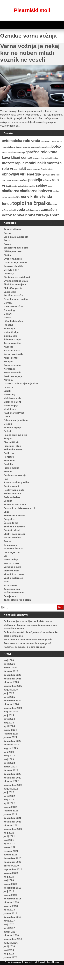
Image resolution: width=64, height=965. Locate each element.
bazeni (19, 147)
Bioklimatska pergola (16, 236)
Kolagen (8, 361)
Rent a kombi (11, 486)
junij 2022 (9, 796)
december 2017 (12, 917)
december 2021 (12, 818)
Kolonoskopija (12, 365)
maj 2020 (9, 880)
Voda (6, 581)
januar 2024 (10, 737)
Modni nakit (10, 409)
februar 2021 (11, 851)
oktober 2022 (11, 781)
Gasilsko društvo (14, 306)
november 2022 (12, 777)
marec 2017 (10, 931)
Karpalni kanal (12, 350)
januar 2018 (10, 913)
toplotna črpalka (31, 203)
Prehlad (8, 471)
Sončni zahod (12, 530)
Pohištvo (9, 456)
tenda (47, 196)
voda (21, 209)
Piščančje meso (13, 449)
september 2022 (13, 785)
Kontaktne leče (12, 372)
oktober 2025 (11, 682)
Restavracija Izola (14, 490)
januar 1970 (10, 957)
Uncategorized (12, 552)
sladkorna (10, 191)
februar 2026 (11, 671)
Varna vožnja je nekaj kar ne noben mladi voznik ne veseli (30, 53)
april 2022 (9, 803)
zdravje (42, 215)
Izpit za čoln (11, 335)
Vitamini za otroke (14, 574)
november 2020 (12, 862)
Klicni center (11, 357)
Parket (7, 431)
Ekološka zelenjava (15, 284)
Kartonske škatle (13, 354)
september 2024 (13, 708)
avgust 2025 (11, 689)
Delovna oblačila (13, 266)
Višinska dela (11, 570)
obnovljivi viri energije (21, 174)
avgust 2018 (11, 906)
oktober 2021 (11, 825)
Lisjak (55, 158)
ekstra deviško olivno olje (13, 153)
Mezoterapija (11, 405)
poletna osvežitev (19, 180)
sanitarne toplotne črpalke (23, 186)
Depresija (9, 273)
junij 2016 (9, 946)
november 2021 (12, 821)
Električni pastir (13, 288)
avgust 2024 (11, 711)
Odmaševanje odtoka (16, 420)
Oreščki (8, 423)
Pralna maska (11, 467)
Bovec (7, 244)
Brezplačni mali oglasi (16, 247)
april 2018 (9, 909)
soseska (12, 197)
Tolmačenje (10, 545)
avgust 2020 (11, 873)
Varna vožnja (11, 559)
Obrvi (7, 416)
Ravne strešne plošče (16, 482)
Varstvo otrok (11, 563)
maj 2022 (9, 799)
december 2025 (12, 675)
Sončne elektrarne (14, 526)
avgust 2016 (11, 942)
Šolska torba (11, 522)
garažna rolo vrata (41, 152)
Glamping (9, 310)
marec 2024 (10, 730)
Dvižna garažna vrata (16, 280)
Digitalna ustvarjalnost (17, 277)
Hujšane (8, 324)
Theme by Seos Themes (48, 962)
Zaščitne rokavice (14, 592)
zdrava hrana (23, 215)
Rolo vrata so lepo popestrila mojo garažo (28, 639)
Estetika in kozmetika (16, 299)
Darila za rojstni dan (15, 262)
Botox (7, 240)
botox (56, 146)
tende (7, 203)
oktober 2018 (11, 902)
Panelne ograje (12, 427)
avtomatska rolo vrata (21, 141)
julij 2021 (9, 832)
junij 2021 (9, 836)
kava (6, 157)
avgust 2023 (11, 748)
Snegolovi (9, 519)
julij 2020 (9, 876)
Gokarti (8, 313)
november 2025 (12, 678)
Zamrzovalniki (12, 589)
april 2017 (9, 928)
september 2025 (13, 686)
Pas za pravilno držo (15, 434)
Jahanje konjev (12, 339)
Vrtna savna (10, 585)
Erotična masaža (13, 295)
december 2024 (12, 700)
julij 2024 (9, 715)
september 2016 (13, 939)
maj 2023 (9, 759)
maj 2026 (9, 660)
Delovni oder (11, 269)
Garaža (8, 302)
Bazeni (7, 233)
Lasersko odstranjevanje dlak (21, 383)
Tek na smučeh (12, 537)
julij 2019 (9, 891)
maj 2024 (9, 722)
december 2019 (12, 887)
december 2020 (12, 858)
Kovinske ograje (13, 376)
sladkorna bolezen (36, 191)
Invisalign (9, 328)
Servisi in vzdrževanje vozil (19, 508)
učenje (54, 204)
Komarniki (9, 368)
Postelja (8, 464)
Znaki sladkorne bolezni (18, 599)
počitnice (47, 180)
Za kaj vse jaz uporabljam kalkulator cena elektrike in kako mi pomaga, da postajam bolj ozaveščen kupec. (30, 625)
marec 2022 (10, 807)
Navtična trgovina (14, 412)
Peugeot (8, 438)
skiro (50, 186)
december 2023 (12, 741)
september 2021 (13, 829)
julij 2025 (9, 693)
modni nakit (35, 163)
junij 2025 (9, 697)
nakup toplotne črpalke (37, 169)
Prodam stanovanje (15, 475)
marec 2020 (10, 884)
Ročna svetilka (12, 493)
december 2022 (12, 774)
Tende (7, 541)
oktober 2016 (11, 935)
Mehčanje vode (12, 398)
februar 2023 (11, 770)
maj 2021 (9, 840)
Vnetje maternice (13, 578)
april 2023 (9, 763)
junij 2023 (9, 755)
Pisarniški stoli (32, 10)
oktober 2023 (11, 744)
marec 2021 (10, 847)
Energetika (10, 291)
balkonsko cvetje (48, 141)
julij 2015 (9, 953)
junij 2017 (9, 920)
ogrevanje (45, 175)
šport (54, 215)
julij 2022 (9, 792)
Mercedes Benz (12, 401)
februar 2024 (11, 733)
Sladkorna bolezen (14, 515)
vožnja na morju (33, 210)
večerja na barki (9, 210)
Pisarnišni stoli (12, 446)
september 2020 (13, 869)
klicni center (21, 157)
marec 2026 (10, 667)
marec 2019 (10, 895)
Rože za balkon (12, 497)
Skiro (7, 511)
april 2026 (9, 663)
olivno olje (55, 175)
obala (50, 169)
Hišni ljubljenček (13, 321)
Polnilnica (9, 460)
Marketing (9, 394)
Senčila (8, 500)
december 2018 (12, 898)
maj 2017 (9, 924)
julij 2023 (9, 752)
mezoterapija (13, 163)
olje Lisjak (6, 180)
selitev (41, 185)
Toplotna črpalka (13, 548)
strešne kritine (28, 196)
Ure (6, 555)
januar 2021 (10, 854)
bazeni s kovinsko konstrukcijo (37, 147)
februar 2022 (11, 810)
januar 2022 (10, 814)
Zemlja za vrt (11, 596)
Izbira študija (11, 332)
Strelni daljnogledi (14, 534)
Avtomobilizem (12, 229)
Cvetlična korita (13, 258)
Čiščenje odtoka (13, 251)
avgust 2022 (11, 788)
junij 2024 (9, 719)
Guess (7, 317)
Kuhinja (8, 379)
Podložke (9, 453)
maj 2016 (9, 950)
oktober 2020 (11, 865)
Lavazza (8, 387)
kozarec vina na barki (42, 158)
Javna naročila (12, 343)
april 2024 (9, 726)
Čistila (7, 255)
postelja (35, 180)
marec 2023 (10, 766)
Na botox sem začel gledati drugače (24, 646)
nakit (21, 168)
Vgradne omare (12, 566)
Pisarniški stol (12, 442)
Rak (6, 478)
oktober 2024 (11, 704)
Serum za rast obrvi (15, 504)
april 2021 (9, 843)
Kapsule (8, 346)
